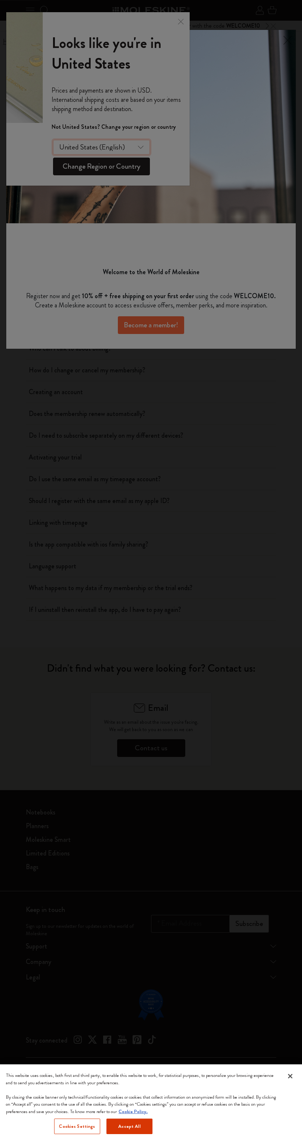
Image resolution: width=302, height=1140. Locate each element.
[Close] (290, 1076)
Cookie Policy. (133, 1111)
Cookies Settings (77, 1126)
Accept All (129, 1126)
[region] (151, 1102)
